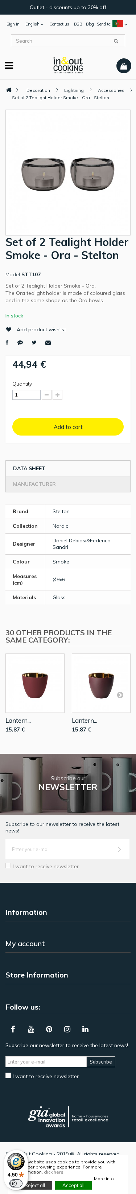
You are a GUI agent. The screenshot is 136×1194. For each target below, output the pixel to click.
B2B (78, 24)
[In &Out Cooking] (68, 64)
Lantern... (18, 720)
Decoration (38, 90)
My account (25, 943)
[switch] (15, 1183)
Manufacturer (34, 484)
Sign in (13, 24)
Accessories (111, 90)
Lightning (74, 90)
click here (53, 1172)
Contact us (59, 24)
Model (12, 274)
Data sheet (29, 468)
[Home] (9, 90)
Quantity (22, 384)
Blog (90, 24)
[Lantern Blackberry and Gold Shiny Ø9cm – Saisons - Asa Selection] (101, 683)
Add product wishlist (41, 329)
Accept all (73, 1185)
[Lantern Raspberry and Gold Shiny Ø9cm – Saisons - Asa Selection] (35, 683)
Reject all (35, 1185)
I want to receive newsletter (46, 866)
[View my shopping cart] (123, 66)
